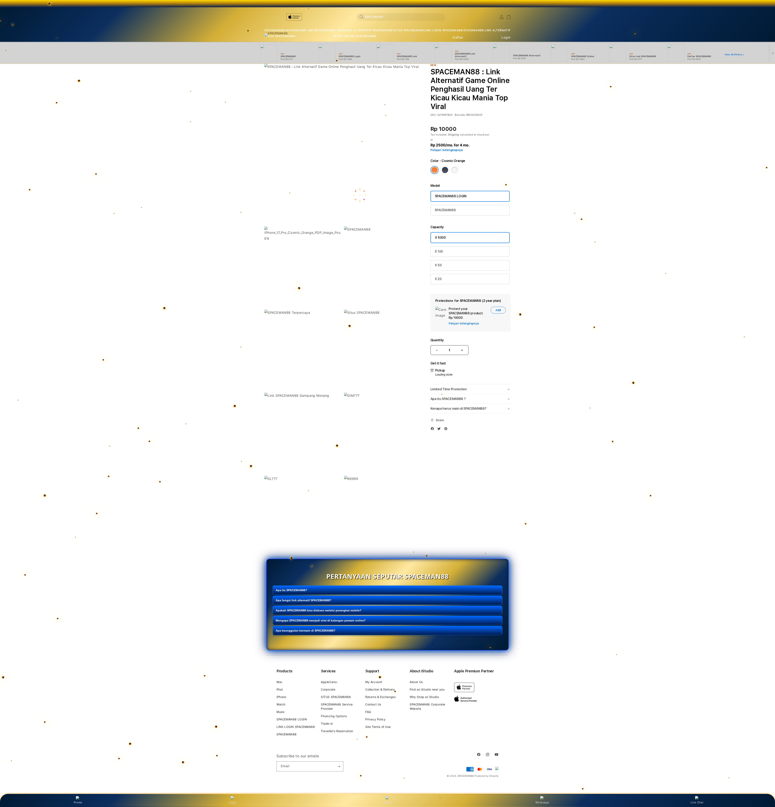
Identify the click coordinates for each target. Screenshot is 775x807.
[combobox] (400, 16)
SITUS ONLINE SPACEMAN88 (355, 36)
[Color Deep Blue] (445, 170)
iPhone (281, 697)
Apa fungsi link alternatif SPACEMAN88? (303, 600)
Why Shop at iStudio (424, 697)
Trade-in (327, 723)
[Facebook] (433, 429)
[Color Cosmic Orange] (434, 170)
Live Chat (697, 802)
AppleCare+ (329, 682)
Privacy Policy (375, 719)
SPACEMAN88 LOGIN (329, 30)
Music (280, 712)
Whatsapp (542, 802)
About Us (416, 682)
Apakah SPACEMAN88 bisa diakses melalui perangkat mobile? (318, 610)
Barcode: (460, 114)
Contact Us (373, 704)
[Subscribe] (338, 766)
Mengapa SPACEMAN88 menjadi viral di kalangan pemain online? (321, 620)
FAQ (368, 712)
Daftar (387, 802)
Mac (279, 682)
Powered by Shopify (486, 775)
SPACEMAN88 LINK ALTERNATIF (487, 30)
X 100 (439, 251)
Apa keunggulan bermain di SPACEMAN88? (305, 630)
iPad (279, 689)
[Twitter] (440, 429)
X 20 (438, 279)
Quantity (437, 340)
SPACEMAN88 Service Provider (337, 706)
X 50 (438, 265)
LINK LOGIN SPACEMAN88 (443, 30)
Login (233, 802)
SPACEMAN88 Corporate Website (427, 706)
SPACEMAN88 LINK (299, 30)
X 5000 (440, 237)
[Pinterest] (447, 429)
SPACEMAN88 (274, 30)
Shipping (453, 134)
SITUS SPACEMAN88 (408, 30)
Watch (280, 704)
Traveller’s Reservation (337, 731)
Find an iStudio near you (427, 689)
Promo (78, 802)
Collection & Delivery (380, 689)
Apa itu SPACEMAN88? (291, 590)
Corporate (328, 689)
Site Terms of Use (378, 726)
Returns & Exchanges (380, 697)
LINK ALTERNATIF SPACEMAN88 (369, 30)
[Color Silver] (454, 170)
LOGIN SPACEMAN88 (279, 36)
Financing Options (334, 716)
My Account (373, 682)
